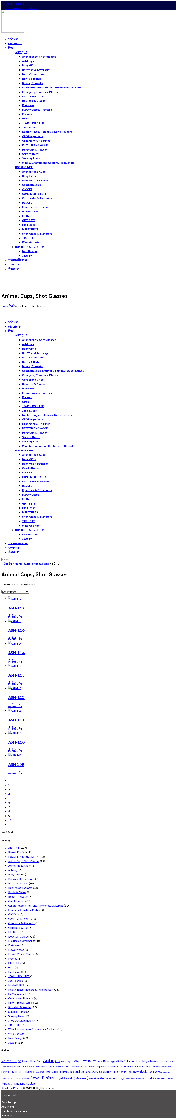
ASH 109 (16, 764)
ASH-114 (16, 652)
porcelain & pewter (19, 1078)
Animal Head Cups (19, 865)
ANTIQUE (14, 848)
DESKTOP (14, 932)
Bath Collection (126, 1061)
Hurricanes (64, 1071)
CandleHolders (17, 901)
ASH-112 (16, 697)
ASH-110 (16, 742)
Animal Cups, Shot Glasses (32, 563)
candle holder (13, 1066)
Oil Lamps (155, 1071)
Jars (87, 1071)
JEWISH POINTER (19, 976)
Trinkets (169, 1078)
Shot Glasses (155, 1077)
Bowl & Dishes (167, 1061)
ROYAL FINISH (17, 852)
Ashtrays (13, 870)
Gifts (11, 967)
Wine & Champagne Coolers (18, 1083)
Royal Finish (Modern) (71, 1078)
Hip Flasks (14, 972)
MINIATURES (16, 985)
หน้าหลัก (6, 563)
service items (98, 1078)
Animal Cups (11, 1060)
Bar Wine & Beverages (21, 879)
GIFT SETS (14, 963)
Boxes (3, 1066)
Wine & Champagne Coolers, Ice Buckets (32, 1029)
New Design (15, 1038)
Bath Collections (18, 883)
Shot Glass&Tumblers (21, 1020)
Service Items (16, 1011)
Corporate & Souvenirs (21, 923)
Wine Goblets (16, 1034)
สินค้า (12, 306)
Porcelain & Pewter (19, 1007)
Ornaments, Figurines (20, 998)
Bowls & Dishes (17, 892)
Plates (4, 1078)
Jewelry (12, 1042)
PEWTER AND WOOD (21, 1003)
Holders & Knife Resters (46, 1071)
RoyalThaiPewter (11, 1088)
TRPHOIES (14, 1025)
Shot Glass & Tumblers (134, 1078)
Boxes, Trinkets (17, 896)
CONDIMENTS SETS (20, 918)
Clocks (48, 1066)
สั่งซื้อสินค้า (15, 616)
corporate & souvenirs (83, 1066)
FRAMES (5, 1071)
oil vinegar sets (166, 1072)
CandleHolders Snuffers (32, 1066)
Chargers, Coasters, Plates (24, 910)
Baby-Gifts (79, 1061)
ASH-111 (16, 719)
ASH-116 (16, 630)
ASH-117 (16, 607)
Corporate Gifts (17, 927)
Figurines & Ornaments (21, 941)
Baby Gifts (14, 874)
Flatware (13, 945)
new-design (141, 1071)
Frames (12, 958)
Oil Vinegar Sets (17, 994)
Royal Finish (42, 1077)
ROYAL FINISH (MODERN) (23, 857)
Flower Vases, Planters (21, 954)
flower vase (166, 1066)
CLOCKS (13, 914)
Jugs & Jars (14, 980)
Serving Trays (16, 1016)
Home (5, 306)
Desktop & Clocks (19, 936)
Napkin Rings (125, 1071)
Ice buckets (77, 1071)
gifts (12, 1072)
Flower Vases (16, 950)
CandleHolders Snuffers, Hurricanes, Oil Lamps (35, 905)
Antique (51, 1060)
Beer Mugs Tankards (20, 887)
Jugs (101, 1071)
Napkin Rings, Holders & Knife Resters (31, 989)
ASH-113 (17, 675)
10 (9, 820)
